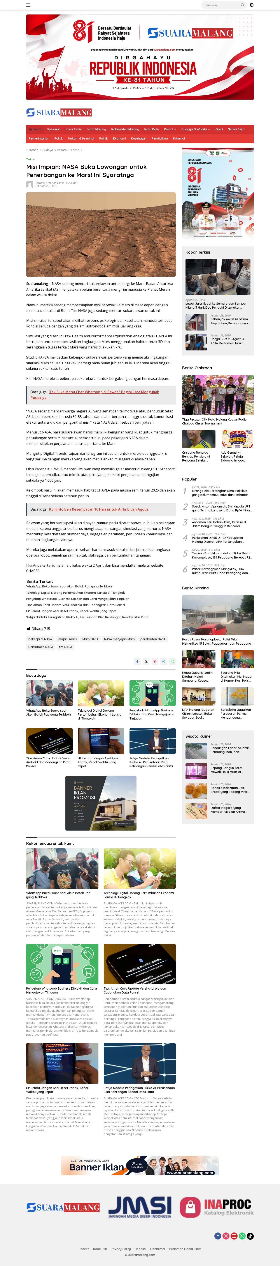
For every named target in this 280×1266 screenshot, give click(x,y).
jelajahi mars (67, 639)
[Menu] (29, 5)
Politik (58, 138)
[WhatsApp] (242, 1236)
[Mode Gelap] (251, 5)
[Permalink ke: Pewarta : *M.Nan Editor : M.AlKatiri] (29, 184)
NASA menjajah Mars (119, 639)
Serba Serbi (236, 129)
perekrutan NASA (153, 639)
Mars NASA (90, 639)
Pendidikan (160, 138)
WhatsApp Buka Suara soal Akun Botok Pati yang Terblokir (69, 586)
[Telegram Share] (163, 661)
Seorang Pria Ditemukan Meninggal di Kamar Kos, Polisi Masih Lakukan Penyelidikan (236, 676)
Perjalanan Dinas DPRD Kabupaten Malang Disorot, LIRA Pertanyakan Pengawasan (217, 540)
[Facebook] (217, 1236)
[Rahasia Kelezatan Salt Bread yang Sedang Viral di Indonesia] (196, 791)
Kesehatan (139, 138)
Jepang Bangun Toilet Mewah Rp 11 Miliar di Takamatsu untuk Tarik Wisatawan (228, 770)
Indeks (84, 1249)
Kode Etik (100, 1249)
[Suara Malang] (59, 112)
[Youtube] (234, 1236)
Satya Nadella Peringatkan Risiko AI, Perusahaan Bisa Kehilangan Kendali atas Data (87, 617)
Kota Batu (151, 129)
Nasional (53, 129)
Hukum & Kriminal (81, 138)
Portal (168, 129)
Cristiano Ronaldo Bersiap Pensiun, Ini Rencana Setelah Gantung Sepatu (196, 457)
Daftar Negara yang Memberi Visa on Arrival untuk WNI (228, 810)
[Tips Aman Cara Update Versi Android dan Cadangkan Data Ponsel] (49, 741)
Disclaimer (157, 1249)
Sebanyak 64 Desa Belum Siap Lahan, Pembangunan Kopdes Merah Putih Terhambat (230, 321)
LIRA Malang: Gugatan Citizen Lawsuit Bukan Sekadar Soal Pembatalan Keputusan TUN (198, 714)
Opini (219, 129)
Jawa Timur (73, 129)
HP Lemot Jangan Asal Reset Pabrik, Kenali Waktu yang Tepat (71, 611)
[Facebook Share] (137, 661)
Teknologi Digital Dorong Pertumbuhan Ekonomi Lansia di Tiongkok (75, 593)
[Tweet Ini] (146, 661)
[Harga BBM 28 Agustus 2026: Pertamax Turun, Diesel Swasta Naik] (196, 342)
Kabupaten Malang (125, 129)
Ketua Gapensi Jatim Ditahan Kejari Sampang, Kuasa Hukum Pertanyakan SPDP (197, 676)
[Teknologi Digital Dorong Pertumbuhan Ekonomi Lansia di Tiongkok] (101, 693)
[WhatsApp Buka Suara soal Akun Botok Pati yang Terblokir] (49, 693)
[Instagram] (225, 1236)
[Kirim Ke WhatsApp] (172, 661)
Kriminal (179, 138)
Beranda (35, 129)
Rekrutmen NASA (40, 647)
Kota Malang (97, 129)
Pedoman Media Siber (185, 1249)
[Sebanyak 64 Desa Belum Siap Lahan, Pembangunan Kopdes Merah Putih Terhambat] (196, 322)
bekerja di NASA (40, 639)
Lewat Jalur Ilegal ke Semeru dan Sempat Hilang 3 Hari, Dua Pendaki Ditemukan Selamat (216, 305)
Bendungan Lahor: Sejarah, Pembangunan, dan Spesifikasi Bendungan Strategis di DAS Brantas (230, 750)
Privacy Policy (121, 1249)
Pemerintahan (39, 138)
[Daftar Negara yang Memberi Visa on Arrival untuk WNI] (196, 811)
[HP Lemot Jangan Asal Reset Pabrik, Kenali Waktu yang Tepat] (101, 741)
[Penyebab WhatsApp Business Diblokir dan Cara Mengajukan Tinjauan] (153, 693)
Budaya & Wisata (194, 129)
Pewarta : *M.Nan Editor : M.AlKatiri (56, 183)
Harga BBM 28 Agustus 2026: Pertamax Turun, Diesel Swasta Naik (227, 341)
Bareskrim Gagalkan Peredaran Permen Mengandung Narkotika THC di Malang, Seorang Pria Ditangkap (236, 714)
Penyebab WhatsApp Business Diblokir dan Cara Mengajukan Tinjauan (77, 599)
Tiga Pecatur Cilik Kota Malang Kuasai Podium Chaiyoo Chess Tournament (215, 421)
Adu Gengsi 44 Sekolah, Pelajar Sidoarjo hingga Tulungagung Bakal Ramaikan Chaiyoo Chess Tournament (235, 457)
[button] (242, 4)
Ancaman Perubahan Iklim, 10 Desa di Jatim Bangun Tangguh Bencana (219, 524)
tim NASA (65, 647)
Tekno (30, 159)
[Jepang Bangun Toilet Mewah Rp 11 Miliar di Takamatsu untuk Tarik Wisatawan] (196, 771)
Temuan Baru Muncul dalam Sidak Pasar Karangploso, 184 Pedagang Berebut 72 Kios (221, 555)
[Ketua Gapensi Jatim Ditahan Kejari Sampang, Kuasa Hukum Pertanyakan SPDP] (198, 659)
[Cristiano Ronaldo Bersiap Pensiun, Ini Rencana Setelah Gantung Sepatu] (198, 439)
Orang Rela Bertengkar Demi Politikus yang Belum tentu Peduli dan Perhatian (220, 493)
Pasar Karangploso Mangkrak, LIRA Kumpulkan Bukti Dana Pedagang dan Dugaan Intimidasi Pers (220, 571)
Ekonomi (119, 138)
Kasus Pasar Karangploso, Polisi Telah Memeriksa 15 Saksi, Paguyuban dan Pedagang (216, 641)
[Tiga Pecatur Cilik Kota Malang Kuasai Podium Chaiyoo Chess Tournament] (218, 395)
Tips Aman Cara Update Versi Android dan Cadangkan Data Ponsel (75, 605)
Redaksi (140, 1249)
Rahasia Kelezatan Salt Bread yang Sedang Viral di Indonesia (229, 790)
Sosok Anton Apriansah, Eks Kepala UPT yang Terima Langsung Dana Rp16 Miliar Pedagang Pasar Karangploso (221, 508)
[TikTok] (250, 1236)
